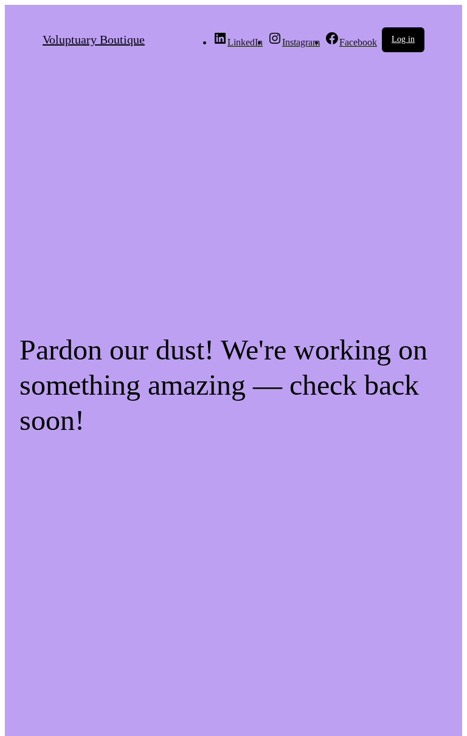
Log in (403, 39)
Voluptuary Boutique (94, 39)
